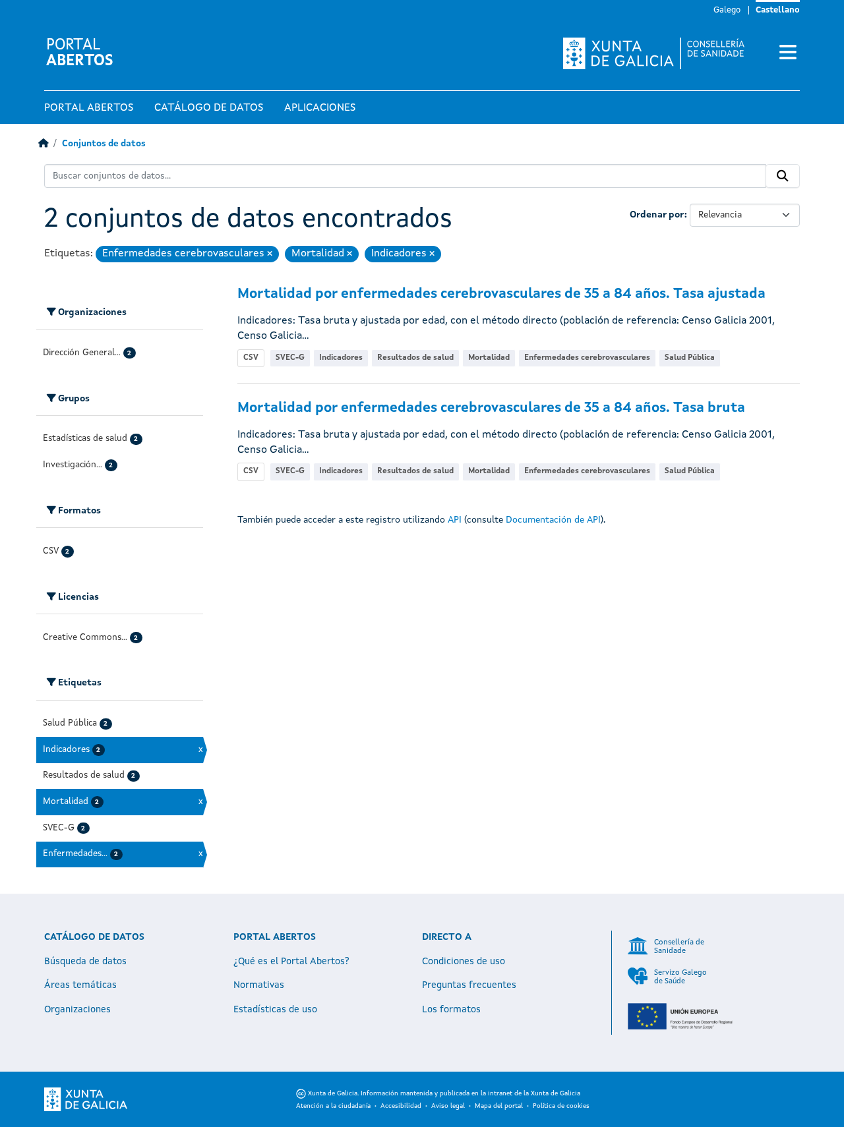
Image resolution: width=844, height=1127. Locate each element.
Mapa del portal (499, 1106)
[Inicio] (43, 144)
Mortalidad (489, 358)
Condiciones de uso (463, 961)
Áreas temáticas (80, 985)
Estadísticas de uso (275, 1009)
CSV (250, 358)
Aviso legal (448, 1106)
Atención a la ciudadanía (333, 1106)
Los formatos (451, 1009)
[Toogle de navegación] (788, 53)
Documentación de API (553, 520)
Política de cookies (561, 1106)
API (455, 520)
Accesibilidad (400, 1106)
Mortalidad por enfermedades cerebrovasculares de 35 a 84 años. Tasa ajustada (501, 294)
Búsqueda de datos (85, 961)
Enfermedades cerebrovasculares (587, 358)
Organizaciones (77, 1009)
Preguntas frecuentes (469, 985)
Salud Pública (690, 358)
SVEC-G (290, 358)
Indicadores (341, 358)
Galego (726, 10)
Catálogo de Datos (208, 108)
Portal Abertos (88, 108)
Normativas (258, 985)
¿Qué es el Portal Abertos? (291, 961)
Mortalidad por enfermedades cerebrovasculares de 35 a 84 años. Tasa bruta (491, 408)
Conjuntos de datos (104, 144)
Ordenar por (657, 214)
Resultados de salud (415, 358)
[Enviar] (783, 176)
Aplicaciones (319, 108)
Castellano (778, 10)
